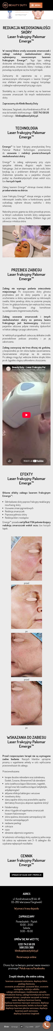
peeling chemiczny (26, 983)
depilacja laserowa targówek (26, 1013)
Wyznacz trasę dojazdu (26, 908)
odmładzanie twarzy (12, 994)
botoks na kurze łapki (37, 1005)
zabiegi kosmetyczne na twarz (36, 994)
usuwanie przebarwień (15, 986)
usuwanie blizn (32, 986)
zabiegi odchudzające (16, 992)
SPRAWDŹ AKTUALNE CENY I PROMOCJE (27, 875)
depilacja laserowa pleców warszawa (22, 1008)
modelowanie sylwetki (36, 992)
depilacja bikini (40, 981)
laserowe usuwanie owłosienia (19, 981)
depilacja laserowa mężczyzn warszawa (22, 1002)
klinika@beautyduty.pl (26, 950)
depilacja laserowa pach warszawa (31, 1009)
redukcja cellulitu (31, 989)
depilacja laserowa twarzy (29, 1000)
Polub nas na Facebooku (32, 968)
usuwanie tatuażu (12, 997)
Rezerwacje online (26, 957)
